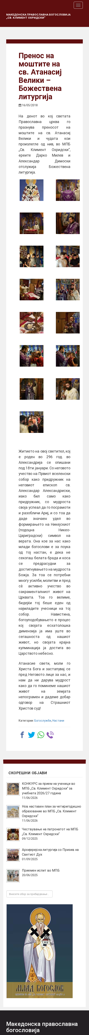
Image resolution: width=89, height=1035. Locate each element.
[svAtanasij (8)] (31, 323)
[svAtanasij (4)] (31, 389)
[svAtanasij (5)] (68, 356)
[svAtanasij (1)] (68, 190)
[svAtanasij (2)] (31, 422)
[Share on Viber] (50, 734)
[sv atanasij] (31, 190)
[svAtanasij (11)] (68, 256)
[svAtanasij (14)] (31, 223)
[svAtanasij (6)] (31, 356)
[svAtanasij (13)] (68, 223)
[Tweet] (31, 734)
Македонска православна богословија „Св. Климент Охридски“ (38, 16)
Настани (58, 720)
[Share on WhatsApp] (40, 734)
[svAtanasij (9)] (68, 290)
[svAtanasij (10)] (31, 290)
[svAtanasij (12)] (31, 256)
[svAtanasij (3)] (68, 389)
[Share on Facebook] (22, 734)
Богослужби (42, 720)
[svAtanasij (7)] (68, 323)
